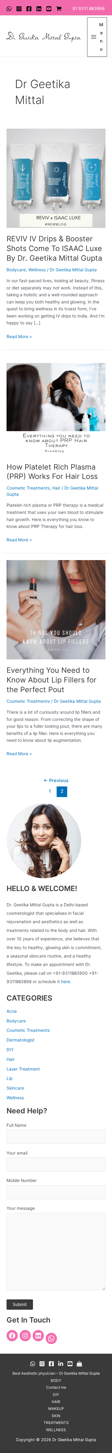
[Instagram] (19, 9)
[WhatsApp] (9, 9)
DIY (10, 1049)
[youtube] (49, 9)
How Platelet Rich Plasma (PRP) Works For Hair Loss (52, 471)
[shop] (59, 9)
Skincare (15, 1088)
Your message (21, 1208)
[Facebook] (29, 9)
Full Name (16, 1125)
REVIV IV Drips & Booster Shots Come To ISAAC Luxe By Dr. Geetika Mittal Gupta (54, 248)
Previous (56, 780)
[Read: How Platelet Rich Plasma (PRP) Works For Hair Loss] (56, 405)
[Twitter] (39, 9)
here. (66, 981)
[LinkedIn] (38, 1335)
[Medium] (79, 1364)
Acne (12, 1011)
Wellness (37, 269)
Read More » (19, 336)
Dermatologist (21, 1039)
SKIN (56, 1416)
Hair (56, 487)
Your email (17, 1152)
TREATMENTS (56, 1423)
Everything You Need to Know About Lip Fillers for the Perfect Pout (51, 680)
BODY (56, 1380)
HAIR (56, 1402)
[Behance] (60, 1364)
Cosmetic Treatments (28, 487)
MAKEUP (56, 1408)
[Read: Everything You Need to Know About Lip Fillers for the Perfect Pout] (56, 609)
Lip (9, 1078)
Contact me (56, 1387)
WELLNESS (56, 1430)
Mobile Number (22, 1180)
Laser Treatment (23, 1068)
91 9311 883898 (88, 8)
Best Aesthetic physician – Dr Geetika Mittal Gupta (56, 1373)
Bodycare (16, 269)
